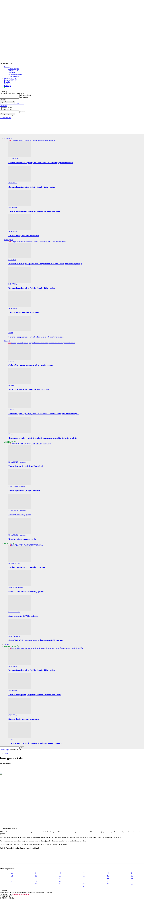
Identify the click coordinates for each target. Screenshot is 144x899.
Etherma (11, 361)
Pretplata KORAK (14, 71)
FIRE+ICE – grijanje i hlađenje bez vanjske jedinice (30, 365)
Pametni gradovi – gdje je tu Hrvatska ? (25, 466)
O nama (6, 67)
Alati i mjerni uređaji (17, 343)
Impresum (11, 72)
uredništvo (11, 385)
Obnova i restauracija (40, 242)
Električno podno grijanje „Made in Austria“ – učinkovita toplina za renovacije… (43, 413)
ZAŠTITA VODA (33, 545)
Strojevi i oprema (51, 343)
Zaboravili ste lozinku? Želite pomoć (12, 104)
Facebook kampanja (15, 74)
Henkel (10, 333)
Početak (2, 749)
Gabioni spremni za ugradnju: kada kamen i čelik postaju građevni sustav (40, 163)
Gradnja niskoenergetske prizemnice (23, 648)
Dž (12, 876)
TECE (10, 739)
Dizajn (13, 140)
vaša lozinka (24, 97)
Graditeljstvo (8, 240)
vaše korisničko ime (26, 95)
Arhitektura (8, 138)
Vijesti (8, 749)
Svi (9, 140)
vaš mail (22, 111)
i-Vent (10, 434)
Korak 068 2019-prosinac (17, 462)
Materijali (30, 242)
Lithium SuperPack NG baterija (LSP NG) (26, 567)
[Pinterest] (18, 766)
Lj (108, 878)
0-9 (84, 887)
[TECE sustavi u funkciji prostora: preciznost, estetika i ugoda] (19, 737)
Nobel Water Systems (15, 587)
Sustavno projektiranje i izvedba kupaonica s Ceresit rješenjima (35, 337)
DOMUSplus (12, 183)
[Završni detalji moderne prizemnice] (19, 230)
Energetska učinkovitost (19, 242)
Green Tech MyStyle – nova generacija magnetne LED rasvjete (35, 640)
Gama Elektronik (14, 636)
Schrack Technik (14, 563)
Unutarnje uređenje (37, 140)
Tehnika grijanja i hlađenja (66, 343)
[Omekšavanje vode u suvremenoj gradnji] (19, 585)
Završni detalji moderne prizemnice (23, 236)
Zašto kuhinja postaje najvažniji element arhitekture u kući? (34, 211)
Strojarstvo (7, 341)
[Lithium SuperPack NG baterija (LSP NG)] (19, 561)
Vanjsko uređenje (49, 140)
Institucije (7, 86)
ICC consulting (13, 158)
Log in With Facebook (7, 102)
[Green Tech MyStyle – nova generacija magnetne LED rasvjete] (19, 634)
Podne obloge (51, 242)
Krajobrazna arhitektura (23, 140)
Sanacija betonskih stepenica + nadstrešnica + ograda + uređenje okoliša (59, 648)
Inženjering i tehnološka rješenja (35, 343)
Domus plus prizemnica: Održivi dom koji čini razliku (31, 187)
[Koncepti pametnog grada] (19, 509)
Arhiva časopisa (13, 69)
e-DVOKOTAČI (28, 444)
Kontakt (7, 82)
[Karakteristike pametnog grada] (19, 533)
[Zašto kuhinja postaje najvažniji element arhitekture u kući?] (19, 205)
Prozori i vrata (61, 242)
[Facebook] (3, 766)
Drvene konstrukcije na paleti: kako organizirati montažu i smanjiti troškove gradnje (45, 264)
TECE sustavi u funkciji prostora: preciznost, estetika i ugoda (35, 743)
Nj (36, 881)
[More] (34, 766)
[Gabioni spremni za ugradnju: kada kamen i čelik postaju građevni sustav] (19, 157)
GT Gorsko (12, 260)
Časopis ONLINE (10, 78)
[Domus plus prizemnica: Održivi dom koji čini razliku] (19, 181)
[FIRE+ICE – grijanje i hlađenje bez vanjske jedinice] (19, 359)
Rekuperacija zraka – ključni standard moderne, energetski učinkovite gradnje (42, 438)
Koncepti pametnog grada (19, 515)
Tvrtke (6, 644)
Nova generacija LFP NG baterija (23, 616)
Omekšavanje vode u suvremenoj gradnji (26, 591)
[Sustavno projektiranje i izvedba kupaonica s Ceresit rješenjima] (19, 331)
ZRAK (41, 545)
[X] (11, 766)
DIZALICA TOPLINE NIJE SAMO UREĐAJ (28, 389)
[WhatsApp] (26, 766)
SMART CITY (46, 444)
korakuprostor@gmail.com (21, 894)
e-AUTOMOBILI (17, 444)
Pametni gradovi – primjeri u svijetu (24, 490)
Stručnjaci (7, 84)
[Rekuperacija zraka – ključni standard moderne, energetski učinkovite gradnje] (19, 432)
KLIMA (13, 545)
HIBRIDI (37, 444)
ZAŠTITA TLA (21, 545)
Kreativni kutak (13, 76)
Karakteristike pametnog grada (22, 539)
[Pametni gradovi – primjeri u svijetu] (19, 484)
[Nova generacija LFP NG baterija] (19, 610)
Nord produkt (12, 207)
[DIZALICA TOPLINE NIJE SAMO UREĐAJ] (19, 383)
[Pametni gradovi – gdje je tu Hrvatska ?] (19, 460)
